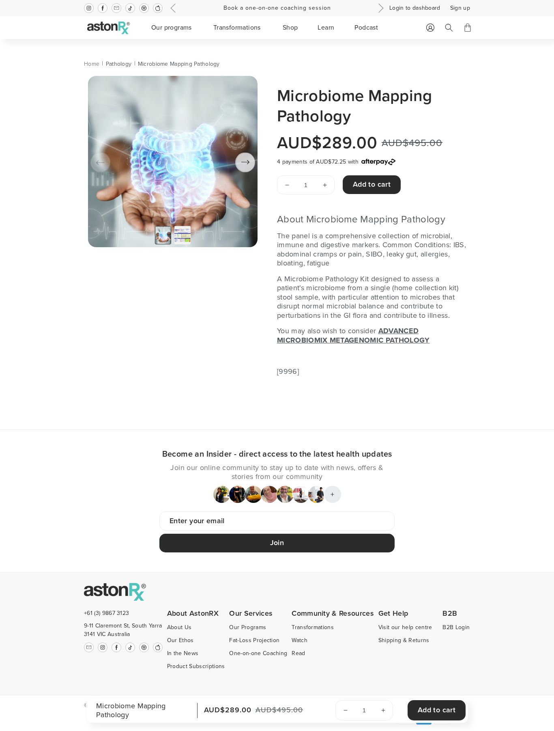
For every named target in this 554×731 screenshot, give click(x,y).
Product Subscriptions (196, 666)
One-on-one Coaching (258, 653)
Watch (299, 640)
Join (277, 542)
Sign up (460, 8)
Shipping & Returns (403, 640)
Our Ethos (180, 640)
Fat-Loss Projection (254, 640)
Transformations (313, 627)
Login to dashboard (414, 8)
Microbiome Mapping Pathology (179, 64)
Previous (174, 8)
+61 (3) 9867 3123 (106, 613)
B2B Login (456, 627)
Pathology (119, 64)
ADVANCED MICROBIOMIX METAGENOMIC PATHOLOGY (353, 335)
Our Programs (247, 627)
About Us (179, 627)
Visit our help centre (405, 627)
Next (380, 8)
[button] (172, 27)
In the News (183, 653)
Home (91, 64)
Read (298, 653)
